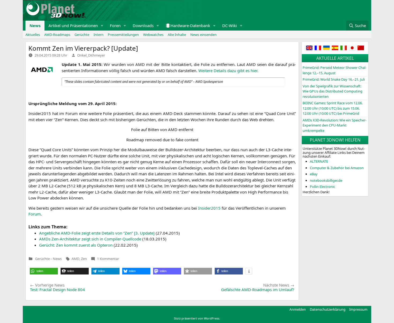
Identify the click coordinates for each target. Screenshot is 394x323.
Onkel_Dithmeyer (91, 55)
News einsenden (203, 34)
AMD (75, 258)
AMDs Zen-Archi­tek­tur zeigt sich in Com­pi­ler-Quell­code (90, 239)
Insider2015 (210, 208)
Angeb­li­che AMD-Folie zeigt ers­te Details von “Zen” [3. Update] (97, 233)
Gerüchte (82, 34)
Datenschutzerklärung (327, 309)
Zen (84, 258)
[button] (102, 26)
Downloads (143, 25)
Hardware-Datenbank (190, 25)
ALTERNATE (319, 161)
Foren (115, 25)
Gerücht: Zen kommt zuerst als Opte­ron (76, 245)
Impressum (358, 309)
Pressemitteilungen (123, 34)
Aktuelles (32, 34)
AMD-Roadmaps (57, 34)
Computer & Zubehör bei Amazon (337, 167)
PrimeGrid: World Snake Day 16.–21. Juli (334, 79)
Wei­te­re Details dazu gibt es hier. (228, 70)
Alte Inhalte (177, 34)
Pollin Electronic (322, 186)
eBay (314, 174)
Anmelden (297, 309)
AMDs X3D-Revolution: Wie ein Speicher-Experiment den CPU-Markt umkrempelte (334, 125)
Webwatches (153, 34)
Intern (98, 34)
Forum (34, 214)
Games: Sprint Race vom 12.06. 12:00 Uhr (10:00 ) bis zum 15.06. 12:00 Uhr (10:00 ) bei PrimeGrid (333, 108)
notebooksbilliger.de (326, 180)
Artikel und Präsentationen (73, 25)
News (34, 25)
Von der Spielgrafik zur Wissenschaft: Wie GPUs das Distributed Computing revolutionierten (332, 91)
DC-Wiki (229, 25)
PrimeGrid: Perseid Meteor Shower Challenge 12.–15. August (334, 70)
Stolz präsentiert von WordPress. (197, 318)
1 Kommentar (108, 258)
